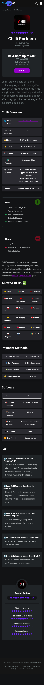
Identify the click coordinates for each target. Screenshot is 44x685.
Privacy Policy (25, 666)
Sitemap (13, 669)
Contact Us (36, 666)
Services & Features (22, 623)
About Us (21, 669)
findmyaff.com (6, 10)
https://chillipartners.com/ (28, 121)
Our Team (30, 669)
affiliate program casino (21, 276)
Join (21, 70)
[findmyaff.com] (8, 3)
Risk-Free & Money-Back (22, 616)
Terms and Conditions (11, 666)
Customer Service (22, 631)
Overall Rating (22, 593)
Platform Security (22, 608)
